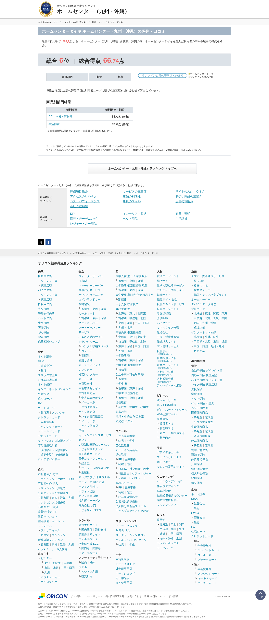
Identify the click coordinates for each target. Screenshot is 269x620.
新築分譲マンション (50, 539)
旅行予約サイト (88, 524)
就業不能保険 (199, 450)
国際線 (96, 548)
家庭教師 (121, 411)
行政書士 (123, 473)
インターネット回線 (203, 332)
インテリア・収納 (135, 213)
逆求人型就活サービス (171, 285)
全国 (179, 538)
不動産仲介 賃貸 (48, 507)
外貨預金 (43, 393)
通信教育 (121, 402)
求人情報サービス (168, 346)
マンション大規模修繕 (52, 502)
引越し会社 (85, 360)
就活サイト (164, 280)
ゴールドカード (50, 431)
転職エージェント (168, 308)
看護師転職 (164, 313)
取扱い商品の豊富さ (188, 196)
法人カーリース (166, 400)
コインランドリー (90, 299)
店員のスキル (132, 201)
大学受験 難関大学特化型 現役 (134, 294)
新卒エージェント (168, 366)
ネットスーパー (88, 322)
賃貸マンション (47, 516)
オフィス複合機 (88, 495)
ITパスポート (137, 478)
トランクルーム (88, 341)
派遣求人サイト (166, 341)
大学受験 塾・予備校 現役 (131, 276)
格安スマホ (201, 285)
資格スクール (124, 482)
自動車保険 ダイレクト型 (206, 370)
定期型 (209, 417)
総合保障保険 (199, 468)
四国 (196, 322)
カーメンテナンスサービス (95, 435)
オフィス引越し (88, 486)
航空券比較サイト (90, 534)
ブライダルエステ (168, 452)
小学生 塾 (121, 383)
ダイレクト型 (49, 280)
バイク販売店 (87, 411)
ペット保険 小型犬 (202, 403)
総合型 (85, 463)
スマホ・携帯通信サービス (207, 276)
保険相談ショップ (49, 341)
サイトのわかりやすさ (190, 191)
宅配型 (85, 355)
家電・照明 (182, 213)
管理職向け (166, 428)
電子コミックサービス (92, 458)
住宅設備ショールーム (52, 521)
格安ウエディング (168, 486)
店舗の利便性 (132, 196)
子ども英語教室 (125, 436)
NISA (41, 361)
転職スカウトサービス (171, 304)
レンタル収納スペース (95, 346)
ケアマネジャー (141, 473)
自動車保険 (45, 276)
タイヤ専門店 (124, 582)
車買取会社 (85, 383)
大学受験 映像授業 (127, 304)
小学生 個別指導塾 (127, 393)
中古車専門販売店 (92, 397)
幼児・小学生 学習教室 (130, 416)
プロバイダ (198, 308)
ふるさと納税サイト (91, 336)
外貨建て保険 (199, 459)
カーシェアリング (90, 365)
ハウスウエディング (169, 481)
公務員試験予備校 (127, 501)
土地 (71, 479)
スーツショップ (125, 573)
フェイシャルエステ (169, 457)
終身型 (198, 417)
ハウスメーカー (50, 577)
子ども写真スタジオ (91, 449)
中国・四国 (68, 567)
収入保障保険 (202, 436)
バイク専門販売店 (92, 416)
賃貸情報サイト (47, 511)
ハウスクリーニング (91, 294)
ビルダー (46, 558)
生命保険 (43, 322)
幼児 (121, 440)
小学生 (144, 407)
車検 (81, 430)
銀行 (43, 370)
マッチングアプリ (168, 504)
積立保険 (196, 482)
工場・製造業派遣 (168, 336)
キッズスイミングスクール (131, 539)
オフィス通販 (87, 491)
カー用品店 (122, 578)
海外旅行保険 (46, 313)
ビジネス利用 (89, 571)
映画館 (161, 519)
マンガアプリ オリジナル (94, 477)
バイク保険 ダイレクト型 (206, 379)
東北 (47, 563)
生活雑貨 (53, 124)
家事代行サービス (90, 290)
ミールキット (87, 313)
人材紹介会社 (165, 373)
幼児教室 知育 (124, 421)
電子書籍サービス (90, 453)
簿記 (129, 464)
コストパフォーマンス (85, 201)
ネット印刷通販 (166, 404)
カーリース (85, 378)
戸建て (61, 479)
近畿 (63, 497)
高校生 (122, 407)
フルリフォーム (50, 530)
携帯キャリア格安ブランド (210, 294)
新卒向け (165, 437)
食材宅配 (84, 304)
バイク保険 (45, 290)
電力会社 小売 (87, 505)
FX (40, 403)
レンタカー (85, 369)
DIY (72, 213)
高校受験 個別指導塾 (128, 332)
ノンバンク (59, 412)
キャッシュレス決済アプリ (54, 440)
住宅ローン (45, 398)
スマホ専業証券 (47, 375)
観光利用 (86, 576)
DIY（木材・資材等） (61, 116)
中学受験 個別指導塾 (128, 365)
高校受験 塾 (123, 308)
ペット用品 (130, 218)
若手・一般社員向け (172, 433)
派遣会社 (162, 332)
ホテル (83, 567)
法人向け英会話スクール (131, 506)
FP (120, 459)
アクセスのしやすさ (83, 196)
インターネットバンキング (54, 389)
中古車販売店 (87, 393)
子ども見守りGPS (90, 510)
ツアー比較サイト (90, 553)
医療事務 (130, 459)
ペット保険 (45, 318)
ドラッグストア (125, 564)
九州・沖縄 (125, 327)
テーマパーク (165, 547)
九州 (71, 497)
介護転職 (162, 318)
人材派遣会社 (165, 380)
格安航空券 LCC (89, 543)
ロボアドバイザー (49, 459)
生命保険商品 (199, 426)
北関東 (57, 563)
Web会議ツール (166, 414)
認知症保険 (198, 454)
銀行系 (45, 412)
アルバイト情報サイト (171, 290)
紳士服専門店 (124, 568)
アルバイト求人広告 (169, 385)
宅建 (121, 464)
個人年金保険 (199, 473)
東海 (54, 497)
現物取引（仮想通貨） (54, 450)
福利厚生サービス (90, 500)
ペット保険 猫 (200, 407)
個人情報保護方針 (114, 596)
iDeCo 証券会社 (48, 379)
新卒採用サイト (166, 359)
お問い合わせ (134, 596)
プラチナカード (207, 559)
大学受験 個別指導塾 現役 (131, 285)
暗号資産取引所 (47, 445)
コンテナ (86, 351)
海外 (92, 562)
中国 (224, 318)
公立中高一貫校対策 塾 (130, 374)
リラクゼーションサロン (131, 535)
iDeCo (195, 512)
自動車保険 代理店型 (204, 375)
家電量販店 (122, 559)
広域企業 (199, 327)
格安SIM (199, 280)
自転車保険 (45, 304)
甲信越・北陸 (137, 318)
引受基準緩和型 (203, 422)
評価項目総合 (79, 191)
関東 (182, 524)
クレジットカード (49, 417)
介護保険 (196, 464)
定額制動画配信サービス (94, 444)
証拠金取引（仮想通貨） (56, 454)
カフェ (83, 439)
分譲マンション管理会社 (53, 493)
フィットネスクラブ (128, 525)
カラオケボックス (168, 543)
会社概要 (76, 596)
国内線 (85, 548)
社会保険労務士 (139, 468)
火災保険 (43, 308)
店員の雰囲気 (184, 201)
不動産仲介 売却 (48, 474)
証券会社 (46, 365)
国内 (84, 562)
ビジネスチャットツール (172, 409)
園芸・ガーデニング (83, 218)
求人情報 (173, 596)
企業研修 (162, 418)
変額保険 (196, 478)
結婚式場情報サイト (169, 500)
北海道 (122, 313)
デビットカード (47, 436)
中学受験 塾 (123, 355)
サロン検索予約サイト (171, 466)
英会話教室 (122, 445)
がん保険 (43, 332)
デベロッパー (49, 581)
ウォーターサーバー (91, 276)
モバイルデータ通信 (203, 304)
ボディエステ (165, 461)
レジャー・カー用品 (83, 223)
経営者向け (166, 423)
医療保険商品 (199, 412)
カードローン (46, 407)
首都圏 (45, 497)
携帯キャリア (202, 290)
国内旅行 (86, 529)
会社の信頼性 (79, 206)
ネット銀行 (45, 384)
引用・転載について (155, 596)
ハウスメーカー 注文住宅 (52, 549)
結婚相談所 (164, 490)
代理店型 (46, 285)
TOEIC (122, 468)
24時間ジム (123, 530)
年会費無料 (48, 422)
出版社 (85, 472)
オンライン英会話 (127, 450)
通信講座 (121, 454)
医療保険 (43, 327)
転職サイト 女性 (167, 299)
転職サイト (164, 294)
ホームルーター (201, 299)
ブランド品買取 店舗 (91, 482)
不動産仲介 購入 (48, 483)
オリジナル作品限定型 (95, 468)
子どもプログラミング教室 (132, 510)
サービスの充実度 (135, 191)
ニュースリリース (92, 596)
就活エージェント (168, 276)
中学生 (133, 407)
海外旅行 (100, 529)
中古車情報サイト (90, 388)
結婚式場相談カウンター (172, 495)
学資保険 (43, 336)
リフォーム (45, 525)
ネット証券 (45, 356)
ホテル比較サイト (90, 539)
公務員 (122, 478)
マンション (48, 479)
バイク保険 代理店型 (204, 384)
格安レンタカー (88, 374)
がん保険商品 (199, 440)
